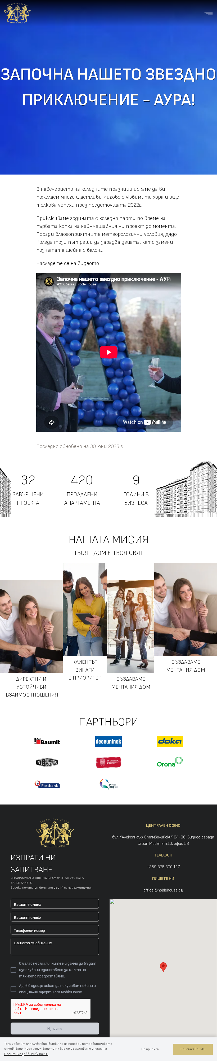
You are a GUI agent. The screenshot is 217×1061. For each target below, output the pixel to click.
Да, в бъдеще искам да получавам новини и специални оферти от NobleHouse (57, 989)
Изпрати (54, 1028)
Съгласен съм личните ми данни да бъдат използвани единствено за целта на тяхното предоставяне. (57, 970)
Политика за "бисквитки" (26, 1054)
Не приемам (150, 1049)
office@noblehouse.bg (163, 890)
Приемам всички (193, 1049)
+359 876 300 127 (163, 866)
